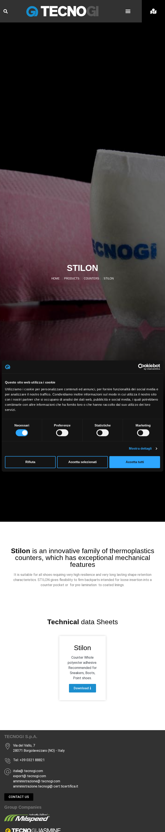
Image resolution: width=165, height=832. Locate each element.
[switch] (62, 432)
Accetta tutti (135, 462)
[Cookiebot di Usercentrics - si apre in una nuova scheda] (141, 367)
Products (71, 278)
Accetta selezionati (82, 462)
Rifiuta (30, 462)
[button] (128, 11)
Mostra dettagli (140, 448)
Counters (91, 278)
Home (55, 278)
